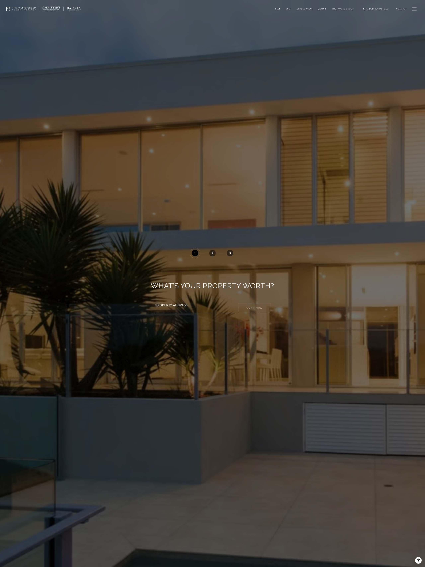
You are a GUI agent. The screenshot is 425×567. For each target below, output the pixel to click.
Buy (288, 9)
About (322, 9)
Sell (277, 9)
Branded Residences (375, 9)
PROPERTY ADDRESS (171, 305)
